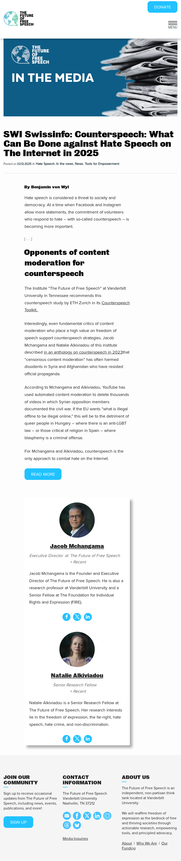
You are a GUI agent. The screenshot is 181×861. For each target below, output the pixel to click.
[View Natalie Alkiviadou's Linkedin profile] (88, 739)
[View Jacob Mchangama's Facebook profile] (66, 617)
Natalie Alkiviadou (77, 675)
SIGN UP (18, 822)
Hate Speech (45, 164)
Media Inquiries (75, 838)
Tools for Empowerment (102, 164)
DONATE (162, 7)
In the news (64, 164)
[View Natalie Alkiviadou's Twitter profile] (77, 739)
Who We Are (146, 843)
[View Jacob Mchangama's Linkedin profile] (88, 617)
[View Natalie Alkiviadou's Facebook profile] (66, 739)
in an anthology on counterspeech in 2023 (83, 352)
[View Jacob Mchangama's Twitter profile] (77, 617)
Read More (43, 474)
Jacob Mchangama (77, 546)
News (79, 164)
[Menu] (172, 22)
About (127, 843)
